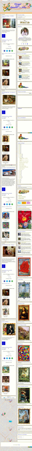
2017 (19, 179)
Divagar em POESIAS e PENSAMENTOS (24, 55)
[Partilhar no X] (3, 41)
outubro (20, 156)
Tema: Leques (5, 360)
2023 (19, 147)
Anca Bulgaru (5, 53)
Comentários (20, 437)
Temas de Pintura (10, 360)
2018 (19, 153)
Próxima (13, 397)
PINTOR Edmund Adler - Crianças (8, 244)
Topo (30, 449)
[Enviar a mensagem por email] (2, 41)
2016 (19, 180)
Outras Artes (10, 206)
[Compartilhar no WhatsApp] (12, 51)
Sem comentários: (4, 40)
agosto (20, 170)
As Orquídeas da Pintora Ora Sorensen (23, 208)
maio (20, 173)
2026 (19, 144)
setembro (20, 157)
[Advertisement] (24, 101)
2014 (19, 182)
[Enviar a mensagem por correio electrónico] (8, 40)
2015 (19, 181)
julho (20, 171)
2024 (19, 146)
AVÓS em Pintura (21, 169)
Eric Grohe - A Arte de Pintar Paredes (8, 167)
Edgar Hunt (5, 129)
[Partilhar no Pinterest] (5, 41)
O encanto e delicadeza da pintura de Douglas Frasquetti (25, 242)
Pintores (8, 129)
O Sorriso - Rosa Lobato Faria (25, 56)
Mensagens (20, 436)
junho (20, 172)
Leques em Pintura (5, 321)
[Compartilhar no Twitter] (7, 51)
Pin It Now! (9, 46)
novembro (20, 155)
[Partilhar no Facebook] (4, 41)
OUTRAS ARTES (21, 198)
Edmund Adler (5, 283)
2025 (19, 145)
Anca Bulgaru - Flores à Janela (11, 53)
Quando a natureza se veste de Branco (26, 246)
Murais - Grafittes (6, 206)
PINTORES (20, 195)
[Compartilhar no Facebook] (4, 51)
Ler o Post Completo (3, 35)
